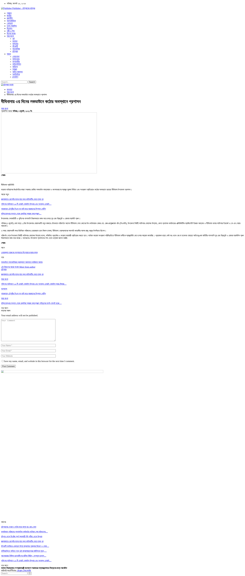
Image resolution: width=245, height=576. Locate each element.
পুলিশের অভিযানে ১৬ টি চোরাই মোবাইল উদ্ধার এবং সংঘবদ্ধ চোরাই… (26, 204)
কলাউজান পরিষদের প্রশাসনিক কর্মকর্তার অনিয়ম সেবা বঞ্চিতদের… (24, 532)
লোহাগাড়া (15, 56)
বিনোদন (9, 28)
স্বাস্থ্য (14, 69)
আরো (9, 54)
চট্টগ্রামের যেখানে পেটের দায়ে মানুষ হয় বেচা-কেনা (18, 527)
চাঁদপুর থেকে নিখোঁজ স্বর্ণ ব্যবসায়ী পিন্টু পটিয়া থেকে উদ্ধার (21, 536)
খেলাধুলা (10, 23)
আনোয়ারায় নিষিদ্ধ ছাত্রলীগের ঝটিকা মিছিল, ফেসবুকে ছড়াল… (23, 556)
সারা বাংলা (10, 36)
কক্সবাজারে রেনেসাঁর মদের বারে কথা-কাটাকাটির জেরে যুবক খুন (22, 199)
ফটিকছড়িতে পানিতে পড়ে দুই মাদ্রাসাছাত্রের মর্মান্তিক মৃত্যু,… (24, 551)
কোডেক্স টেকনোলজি (24, 570)
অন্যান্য (4, 289)
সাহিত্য (15, 66)
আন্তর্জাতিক (11, 21)
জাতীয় (9, 15)
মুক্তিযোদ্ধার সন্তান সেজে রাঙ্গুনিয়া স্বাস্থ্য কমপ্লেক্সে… (21, 213)
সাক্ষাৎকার (15, 59)
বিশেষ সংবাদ (11, 33)
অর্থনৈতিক (16, 74)
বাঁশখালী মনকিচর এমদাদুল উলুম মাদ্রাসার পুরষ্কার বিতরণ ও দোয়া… (25, 546)
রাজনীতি (10, 18)
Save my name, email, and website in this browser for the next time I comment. (39, 361)
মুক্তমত (15, 44)
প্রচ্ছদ (9, 13)
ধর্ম (13, 38)
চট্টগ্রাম (15, 51)
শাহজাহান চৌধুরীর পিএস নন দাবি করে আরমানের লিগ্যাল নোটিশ (23, 209)
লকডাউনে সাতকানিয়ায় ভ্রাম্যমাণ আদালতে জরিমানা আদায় (22, 262)
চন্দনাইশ (15, 77)
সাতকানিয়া (16, 49)
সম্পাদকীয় (16, 61)
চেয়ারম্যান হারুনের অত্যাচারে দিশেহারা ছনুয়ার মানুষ (19, 252)
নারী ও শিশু (11, 31)
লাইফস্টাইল (16, 64)
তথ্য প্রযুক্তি (12, 26)
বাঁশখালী (15, 46)
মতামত (14, 41)
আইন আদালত (17, 72)
